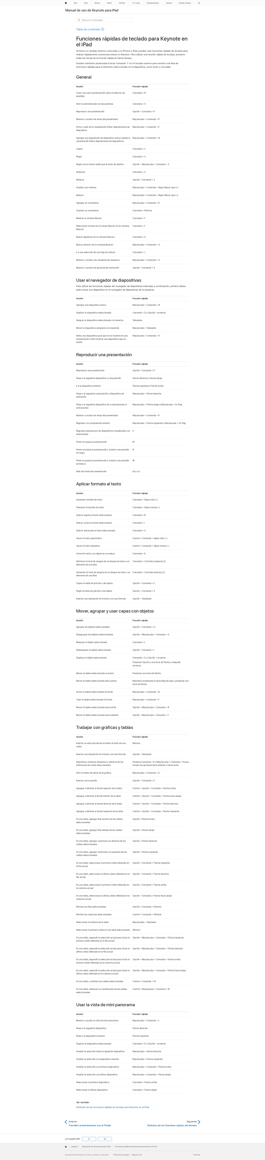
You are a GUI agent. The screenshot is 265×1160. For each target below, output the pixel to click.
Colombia (196, 1155)
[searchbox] (104, 20)
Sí (89, 1139)
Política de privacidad (121, 1155)
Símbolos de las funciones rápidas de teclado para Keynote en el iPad (112, 1107)
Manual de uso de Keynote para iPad (91, 10)
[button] (199, 3)
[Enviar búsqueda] (79, 20)
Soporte (74, 1147)
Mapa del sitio (137, 1155)
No (105, 1139)
